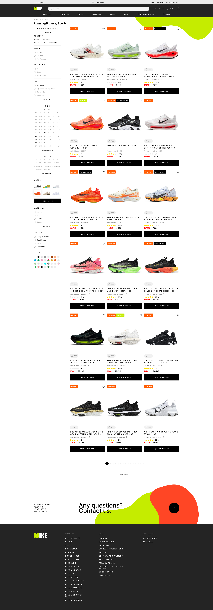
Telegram (148, 542)
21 (44, 116)
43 (53, 139)
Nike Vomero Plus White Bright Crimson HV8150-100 (159, 75)
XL (58, 159)
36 (45, 133)
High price (37, 42)
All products (47, 14)
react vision (72, 559)
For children (96, 14)
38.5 (40, 136)
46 (53, 143)
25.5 (58, 119)
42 (45, 139)
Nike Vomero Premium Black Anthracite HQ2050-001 (85, 361)
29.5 (40, 126)
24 (45, 119)
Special (112, 14)
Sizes (126, 14)
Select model (47, 201)
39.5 (49, 136)
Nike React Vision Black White (124, 146)
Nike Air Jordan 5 (74, 584)
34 (53, 129)
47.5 (40, 146)
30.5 (49, 126)
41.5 (40, 139)
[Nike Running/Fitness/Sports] (55, 28)
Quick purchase (87, 91)
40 (53, 136)
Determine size (47, 150)
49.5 (58, 146)
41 (36, 139)
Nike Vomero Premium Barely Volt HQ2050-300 (123, 75)
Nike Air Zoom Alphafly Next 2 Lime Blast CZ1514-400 (124, 290)
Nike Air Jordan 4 (74, 581)
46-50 (40, 169)
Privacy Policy (107, 563)
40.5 (58, 136)
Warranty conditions (111, 549)
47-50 (45, 169)
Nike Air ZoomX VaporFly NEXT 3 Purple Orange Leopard (161, 218)
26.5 (40, 123)
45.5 (49, 143)
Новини (103, 538)
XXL (36, 163)
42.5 (49, 139)
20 (36, 116)
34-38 (36, 166)
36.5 (49, 133)
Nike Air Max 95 (73, 588)
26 (36, 123)
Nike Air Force (73, 570)
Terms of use (106, 559)
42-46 (58, 166)
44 (36, 143)
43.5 (58, 139)
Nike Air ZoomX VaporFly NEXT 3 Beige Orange (123, 218)
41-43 (54, 166)
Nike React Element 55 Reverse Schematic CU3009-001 (161, 361)
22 (53, 116)
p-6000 (69, 542)
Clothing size (106, 542)
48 (45, 146)
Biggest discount (50, 42)
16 (36, 113)
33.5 (49, 129)
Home (36, 19)
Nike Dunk (70, 563)
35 (36, 133)
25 (53, 119)
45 (45, 143)
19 (53, 113)
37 (53, 133)
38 (36, 136)
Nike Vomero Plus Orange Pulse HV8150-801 (84, 147)
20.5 (40, 116)
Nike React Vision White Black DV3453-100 (161, 433)
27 (45, 123)
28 (53, 123)
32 (36, 129)
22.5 (58, 116)
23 (36, 119)
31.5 (58, 126)
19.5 (58, 113)
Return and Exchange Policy (111, 567)
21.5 (49, 116)
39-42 (49, 166)
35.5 (40, 133)
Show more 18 (124, 474)
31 (53, 126)
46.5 (58, 143)
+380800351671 (39, 2)
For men (81, 14)
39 (45, 136)
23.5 (40, 119)
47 (36, 146)
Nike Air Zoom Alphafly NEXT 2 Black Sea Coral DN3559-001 (161, 290)
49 (53, 146)
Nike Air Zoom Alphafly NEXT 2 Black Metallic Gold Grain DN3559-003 (86, 433)
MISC (53, 163)
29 (36, 126)
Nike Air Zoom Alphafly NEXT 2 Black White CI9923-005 (124, 433)
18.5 (49, 113)
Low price (46, 40)
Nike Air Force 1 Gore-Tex (73, 596)
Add (75, 69)
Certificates (106, 572)
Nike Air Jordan (73, 600)
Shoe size (104, 545)
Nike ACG (70, 574)
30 (45, 126)
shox (68, 545)
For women (65, 14)
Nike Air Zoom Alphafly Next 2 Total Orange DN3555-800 (86, 218)
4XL (44, 163)
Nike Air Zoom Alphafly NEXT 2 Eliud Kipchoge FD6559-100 (86, 75)
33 (45, 129)
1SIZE (49, 163)
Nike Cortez (72, 577)
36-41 (40, 166)
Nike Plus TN (72, 567)
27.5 (49, 123)
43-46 (36, 169)
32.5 (40, 129)
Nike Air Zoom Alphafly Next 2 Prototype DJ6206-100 (124, 361)
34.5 (58, 129)
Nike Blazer (71, 591)
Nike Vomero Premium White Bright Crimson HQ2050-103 (159, 147)
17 (40, 113)
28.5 (58, 123)
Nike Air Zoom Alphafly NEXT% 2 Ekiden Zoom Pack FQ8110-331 (87, 290)
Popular (36, 40)
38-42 (45, 166)
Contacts (166, 14)
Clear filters (47, 32)
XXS (35, 159)
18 (44, 113)
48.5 (49, 146)
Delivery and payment (146, 14)
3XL (40, 163)
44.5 (40, 143)
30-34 (58, 163)
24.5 (49, 119)
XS (40, 159)
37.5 (58, 133)
